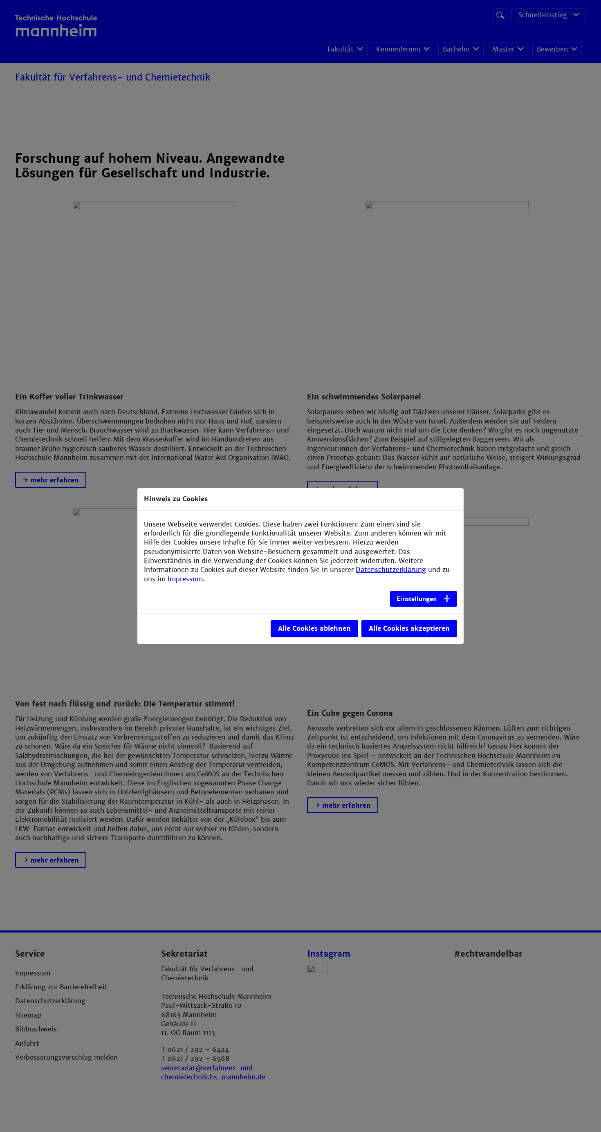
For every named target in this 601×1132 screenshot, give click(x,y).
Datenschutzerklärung (391, 569)
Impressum (185, 579)
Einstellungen (417, 599)
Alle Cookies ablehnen (314, 628)
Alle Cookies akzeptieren (409, 628)
